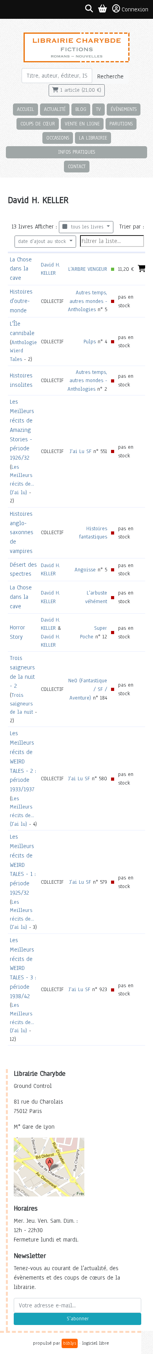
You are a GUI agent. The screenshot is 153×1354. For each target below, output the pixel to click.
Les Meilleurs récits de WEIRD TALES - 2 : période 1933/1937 (23, 761)
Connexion (135, 9)
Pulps (90, 341)
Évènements (124, 109)
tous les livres (86, 226)
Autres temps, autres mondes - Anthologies (87, 301)
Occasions (57, 137)
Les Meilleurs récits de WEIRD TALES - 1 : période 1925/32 (23, 865)
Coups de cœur (37, 123)
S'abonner (78, 1318)
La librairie (93, 137)
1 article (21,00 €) (79, 90)
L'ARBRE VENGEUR (87, 269)
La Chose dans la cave (21, 269)
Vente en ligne (82, 123)
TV (98, 109)
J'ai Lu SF (80, 451)
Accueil (25, 109)
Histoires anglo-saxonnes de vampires (21, 532)
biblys (69, 1343)
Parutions (121, 123)
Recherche (110, 76)
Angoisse (85, 569)
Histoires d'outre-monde (21, 301)
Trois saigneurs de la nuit (21, 703)
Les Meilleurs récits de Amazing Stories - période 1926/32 (22, 430)
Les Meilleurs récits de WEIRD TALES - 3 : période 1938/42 (23, 968)
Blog (80, 109)
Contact (77, 166)
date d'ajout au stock (43, 241)
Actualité (55, 109)
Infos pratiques (76, 152)
